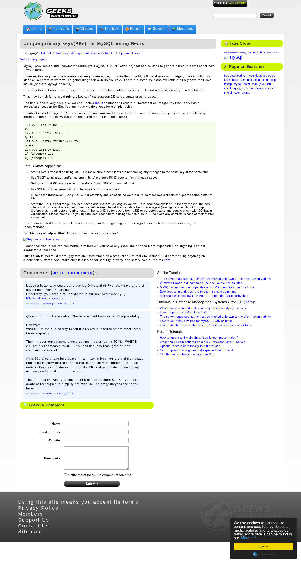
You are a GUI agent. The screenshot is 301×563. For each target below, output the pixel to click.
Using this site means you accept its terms (78, 502)
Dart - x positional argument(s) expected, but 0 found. (197, 350)
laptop (228, 84)
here (167, 260)
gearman (246, 79)
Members (185, 28)
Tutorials (61, 28)
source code (261, 79)
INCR (99, 103)
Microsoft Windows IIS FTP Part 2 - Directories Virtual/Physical (204, 295)
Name (56, 423)
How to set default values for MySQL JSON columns (196, 321)
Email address (49, 432)
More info (248, 537)
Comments (52, 458)
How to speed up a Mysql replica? (183, 312)
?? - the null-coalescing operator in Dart (187, 354)
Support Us (34, 520)
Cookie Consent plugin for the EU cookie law (264, 554)
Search (159, 28)
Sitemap (29, 531)
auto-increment (231, 52)
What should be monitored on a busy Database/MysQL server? (203, 308)
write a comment (72, 272)
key (226, 58)
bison (235, 79)
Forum (135, 28)
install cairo (250, 84)
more (249, 302)
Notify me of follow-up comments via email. (101, 475)
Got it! (263, 547)
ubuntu (246, 92)
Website (54, 440)
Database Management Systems (79, 53)
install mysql (232, 88)
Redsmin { (47, 303)
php (273, 79)
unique (269, 52)
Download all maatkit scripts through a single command (198, 291)
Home (36, 28)
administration (256, 52)
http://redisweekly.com (43, 298)
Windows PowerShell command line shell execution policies (201, 283)
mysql (235, 57)
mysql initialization (254, 88)
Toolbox (111, 28)
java (262, 84)
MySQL (110, 53)
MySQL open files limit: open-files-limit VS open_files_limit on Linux (207, 287)
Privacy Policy (38, 508)
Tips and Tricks (129, 53)
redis (276, 52)
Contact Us (33, 526)
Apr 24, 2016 (66, 303)
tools (237, 92)
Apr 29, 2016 (65, 393)
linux (269, 84)
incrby (243, 52)
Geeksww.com (237, 2)
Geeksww (46, 393)
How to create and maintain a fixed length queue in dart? (199, 337)
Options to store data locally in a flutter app (190, 346)
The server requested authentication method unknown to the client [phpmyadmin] (216, 278)
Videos (86, 28)
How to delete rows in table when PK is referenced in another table (206, 325)
